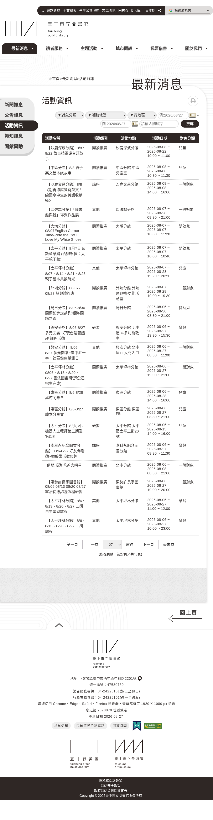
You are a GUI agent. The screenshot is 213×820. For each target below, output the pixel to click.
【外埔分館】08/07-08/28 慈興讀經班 (62, 291)
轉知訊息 (14, 136)
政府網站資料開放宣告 (110, 790)
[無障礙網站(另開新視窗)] (153, 726)
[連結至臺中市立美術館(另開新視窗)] (129, 754)
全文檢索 (69, 10)
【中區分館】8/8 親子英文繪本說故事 (64, 170)
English (136, 10)
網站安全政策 (111, 785)
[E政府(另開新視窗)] (137, 726)
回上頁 (188, 613)
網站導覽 (53, 10)
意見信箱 (61, 725)
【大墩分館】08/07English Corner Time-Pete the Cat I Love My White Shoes (63, 233)
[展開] (58, 624)
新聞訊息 (14, 104)
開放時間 (120, 725)
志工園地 (108, 10)
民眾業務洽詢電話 (90, 725)
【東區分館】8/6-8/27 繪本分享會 (64, 412)
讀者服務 (54, 48)
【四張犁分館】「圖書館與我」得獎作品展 (63, 212)
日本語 (150, 10)
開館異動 (14, 146)
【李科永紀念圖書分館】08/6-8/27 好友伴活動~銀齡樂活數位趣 (64, 451)
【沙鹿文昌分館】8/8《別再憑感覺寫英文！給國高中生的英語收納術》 (64, 192)
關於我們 (193, 48)
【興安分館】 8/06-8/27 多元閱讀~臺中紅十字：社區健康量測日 (65, 352)
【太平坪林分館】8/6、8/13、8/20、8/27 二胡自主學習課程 (65, 506)
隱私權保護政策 (110, 780)
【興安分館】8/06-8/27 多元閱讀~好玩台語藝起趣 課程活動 (65, 333)
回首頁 (123, 10)
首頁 (55, 79)
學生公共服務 (89, 10)
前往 (130, 545)
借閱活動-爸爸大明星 (64, 465)
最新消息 (19, 48)
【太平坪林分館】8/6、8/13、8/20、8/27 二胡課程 (65, 526)
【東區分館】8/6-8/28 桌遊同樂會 (64, 395)
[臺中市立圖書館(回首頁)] (46, 29)
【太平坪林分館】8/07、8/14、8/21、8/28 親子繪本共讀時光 (65, 273)
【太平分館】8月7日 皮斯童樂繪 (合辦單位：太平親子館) (65, 253)
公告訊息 (14, 115)
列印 (193, 101)
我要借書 (158, 48)
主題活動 (89, 48)
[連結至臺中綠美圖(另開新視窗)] (84, 754)
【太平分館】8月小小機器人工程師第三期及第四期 (64, 431)
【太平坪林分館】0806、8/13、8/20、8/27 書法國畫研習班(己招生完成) (65, 375)
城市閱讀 (124, 48)
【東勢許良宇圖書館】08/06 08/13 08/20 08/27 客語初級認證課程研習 (65, 487)
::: (42, 10)
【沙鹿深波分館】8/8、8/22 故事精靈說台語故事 (65, 153)
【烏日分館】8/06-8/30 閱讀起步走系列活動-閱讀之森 (65, 313)
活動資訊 (86, 79)
